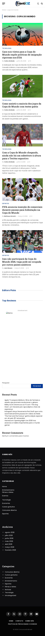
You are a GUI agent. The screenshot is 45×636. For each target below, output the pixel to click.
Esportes (5, 514)
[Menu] (3, 3)
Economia (6, 503)
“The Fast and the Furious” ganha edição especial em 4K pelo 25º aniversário (23, 417)
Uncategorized (10, 595)
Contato (19, 621)
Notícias (8, 590)
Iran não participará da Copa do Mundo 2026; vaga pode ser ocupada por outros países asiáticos (21, 261)
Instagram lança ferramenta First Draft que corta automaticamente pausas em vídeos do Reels (23, 412)
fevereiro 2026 (10, 550)
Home (4, 486)
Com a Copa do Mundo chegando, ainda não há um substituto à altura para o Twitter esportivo (21, 155)
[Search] (42, 3)
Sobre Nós (29, 621)
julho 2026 (9, 535)
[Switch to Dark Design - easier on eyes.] (38, 4)
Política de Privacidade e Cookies (22, 624)
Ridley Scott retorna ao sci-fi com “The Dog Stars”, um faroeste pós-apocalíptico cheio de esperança (22, 407)
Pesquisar (5, 383)
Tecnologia (6, 500)
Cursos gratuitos (8, 507)
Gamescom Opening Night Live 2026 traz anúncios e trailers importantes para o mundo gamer (22, 422)
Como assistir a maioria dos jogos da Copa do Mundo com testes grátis (21, 105)
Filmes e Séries (7, 492)
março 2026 (9, 547)
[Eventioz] (22, 3)
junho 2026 (9, 538)
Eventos (5, 496)
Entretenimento (8, 490)
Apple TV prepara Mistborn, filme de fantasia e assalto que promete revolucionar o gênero (22, 401)
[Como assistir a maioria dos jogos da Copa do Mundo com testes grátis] (22, 86)
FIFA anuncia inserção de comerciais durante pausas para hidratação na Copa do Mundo (22, 210)
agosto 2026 (9, 532)
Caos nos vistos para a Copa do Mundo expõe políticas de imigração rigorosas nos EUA (22, 54)
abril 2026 (8, 544)
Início (4, 10)
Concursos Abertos (9, 510)
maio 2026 (9, 541)
